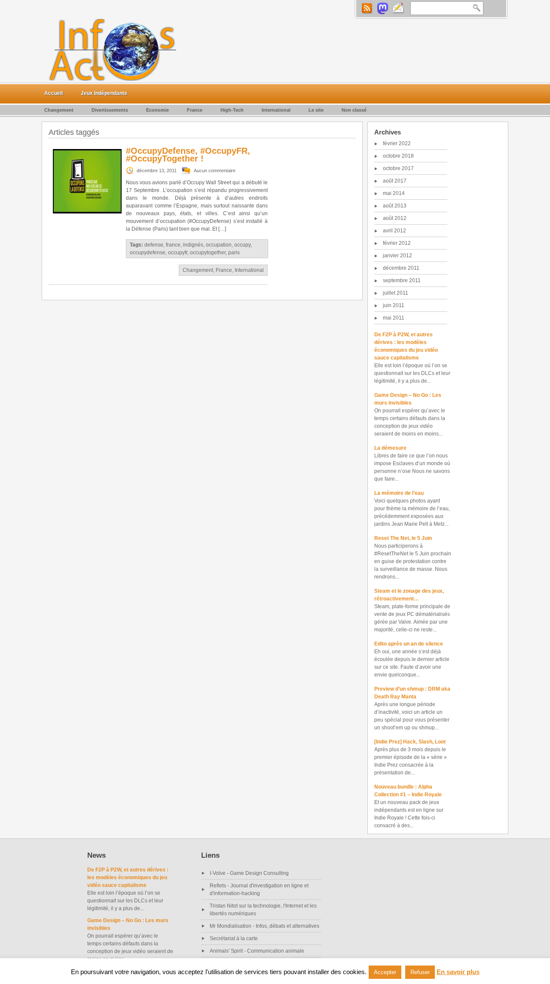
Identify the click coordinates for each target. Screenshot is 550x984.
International (276, 110)
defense (153, 245)
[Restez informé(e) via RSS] (367, 8)
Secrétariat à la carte (234, 938)
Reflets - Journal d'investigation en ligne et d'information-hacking (259, 889)
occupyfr (177, 253)
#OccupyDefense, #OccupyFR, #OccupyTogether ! (188, 154)
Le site (316, 110)
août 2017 (394, 181)
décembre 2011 (401, 268)
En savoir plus (458, 971)
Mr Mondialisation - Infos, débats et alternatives (264, 926)
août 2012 (394, 218)
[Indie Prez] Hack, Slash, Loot (410, 742)
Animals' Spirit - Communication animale (257, 951)
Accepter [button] (385, 972)
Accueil (53, 93)
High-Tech (232, 110)
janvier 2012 (397, 256)
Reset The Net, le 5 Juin (403, 538)
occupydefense (147, 253)
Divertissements (110, 110)
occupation (219, 245)
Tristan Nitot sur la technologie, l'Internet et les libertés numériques (263, 910)
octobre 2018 (398, 156)
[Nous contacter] (398, 8)
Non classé (354, 110)
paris (234, 253)
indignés (193, 245)
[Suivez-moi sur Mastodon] (382, 8)
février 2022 (397, 143)
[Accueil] (114, 50)
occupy (242, 245)
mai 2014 (394, 193)
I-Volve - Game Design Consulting (249, 873)
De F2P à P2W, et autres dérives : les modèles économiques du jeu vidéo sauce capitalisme (127, 877)
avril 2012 (394, 231)
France (194, 110)
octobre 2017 (398, 168)
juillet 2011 (395, 293)
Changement (58, 110)
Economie (157, 110)
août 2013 (394, 206)
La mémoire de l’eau (399, 493)
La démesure (390, 448)
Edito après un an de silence (408, 644)
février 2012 (397, 243)
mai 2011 (393, 318)
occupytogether (208, 253)
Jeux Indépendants (104, 93)
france (173, 245)
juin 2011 (393, 305)
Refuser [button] (420, 972)
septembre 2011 (402, 280)
